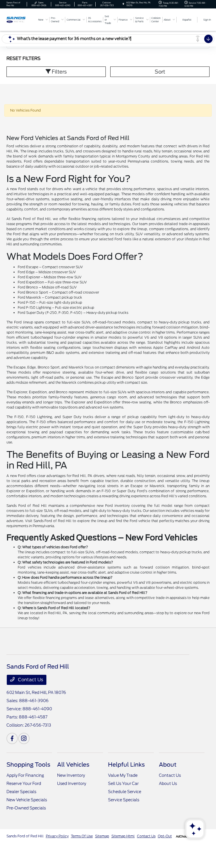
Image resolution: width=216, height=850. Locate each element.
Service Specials (123, 800)
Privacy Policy (57, 836)
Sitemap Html (123, 836)
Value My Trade (123, 775)
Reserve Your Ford (23, 783)
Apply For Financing (25, 775)
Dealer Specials (21, 791)
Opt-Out (165, 836)
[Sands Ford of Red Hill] (21, 19)
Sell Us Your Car (123, 783)
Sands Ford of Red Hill (25, 836)
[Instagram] (24, 738)
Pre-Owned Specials (26, 808)
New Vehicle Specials (26, 800)
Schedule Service (124, 791)
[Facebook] (12, 738)
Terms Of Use (82, 836)
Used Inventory (71, 783)
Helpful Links (126, 764)
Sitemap (102, 836)
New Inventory (71, 775)
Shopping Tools (28, 764)
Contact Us (30, 679)
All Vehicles (73, 764)
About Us (168, 783)
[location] (123, 4)
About (167, 764)
